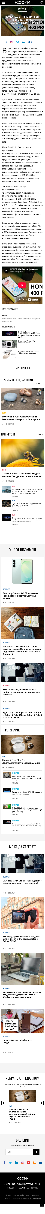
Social (4, 415)
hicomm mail (40, 1164)
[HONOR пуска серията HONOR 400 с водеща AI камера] (9, 354)
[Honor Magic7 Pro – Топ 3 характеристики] (9, 344)
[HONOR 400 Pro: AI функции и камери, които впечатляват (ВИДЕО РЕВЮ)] (12, 42)
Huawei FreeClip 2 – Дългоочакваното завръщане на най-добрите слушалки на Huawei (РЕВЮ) (22, 766)
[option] (22, 493)
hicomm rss (34, 1164)
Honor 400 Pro (7, 322)
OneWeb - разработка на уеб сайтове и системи (22, 1200)
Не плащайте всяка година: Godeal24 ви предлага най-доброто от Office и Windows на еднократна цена (22, 996)
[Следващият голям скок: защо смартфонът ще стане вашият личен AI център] (7, 777)
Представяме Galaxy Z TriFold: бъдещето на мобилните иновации (27, 795)
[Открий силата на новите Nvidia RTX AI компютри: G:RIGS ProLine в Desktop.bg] (7, 824)
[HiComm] (23, 3)
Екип (13, 1186)
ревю (14, 319)
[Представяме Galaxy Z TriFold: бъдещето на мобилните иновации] (7, 792)
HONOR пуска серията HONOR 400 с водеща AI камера (29, 352)
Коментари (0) (22, 367)
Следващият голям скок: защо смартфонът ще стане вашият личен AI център (26, 779)
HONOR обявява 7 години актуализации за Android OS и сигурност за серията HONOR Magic (29, 334)
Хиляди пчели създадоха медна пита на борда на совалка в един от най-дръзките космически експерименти (21, 479)
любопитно (27, 319)
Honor (4, 319)
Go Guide (34, 1189)
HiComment (22, 8)
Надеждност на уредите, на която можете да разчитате (19, 420)
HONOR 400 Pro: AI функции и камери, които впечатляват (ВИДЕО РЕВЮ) (23, 20)
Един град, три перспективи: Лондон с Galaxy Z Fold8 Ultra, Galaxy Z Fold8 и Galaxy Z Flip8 (22, 717)
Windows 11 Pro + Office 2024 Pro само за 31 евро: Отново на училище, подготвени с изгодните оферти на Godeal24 (22, 652)
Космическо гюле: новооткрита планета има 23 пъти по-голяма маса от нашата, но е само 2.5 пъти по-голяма (27, 521)
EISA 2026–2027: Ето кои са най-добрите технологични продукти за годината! (21, 694)
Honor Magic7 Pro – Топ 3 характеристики (27, 342)
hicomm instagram (22, 1164)
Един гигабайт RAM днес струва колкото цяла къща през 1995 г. (27, 506)
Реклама (38, 1186)
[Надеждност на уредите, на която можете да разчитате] (22, 400)
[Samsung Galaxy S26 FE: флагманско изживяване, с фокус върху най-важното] (22, 573)
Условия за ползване (25, 1186)
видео (9, 319)
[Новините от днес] (41, 2)
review (19, 319)
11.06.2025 (22, 29)
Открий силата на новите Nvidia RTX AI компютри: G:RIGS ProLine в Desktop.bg (26, 826)
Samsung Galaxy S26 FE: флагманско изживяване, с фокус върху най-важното (22, 597)
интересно (35, 319)
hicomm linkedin (16, 1164)
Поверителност (24, 1189)
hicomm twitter (10, 1164)
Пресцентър (11, 1189)
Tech (13, 502)
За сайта (7, 1186)
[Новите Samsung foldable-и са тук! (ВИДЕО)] (22, 1022)
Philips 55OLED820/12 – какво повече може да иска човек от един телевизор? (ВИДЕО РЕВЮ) (27, 811)
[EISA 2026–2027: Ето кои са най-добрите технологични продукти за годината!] (22, 674)
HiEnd (4, 472)
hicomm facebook (4, 1164)
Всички (39, 384)
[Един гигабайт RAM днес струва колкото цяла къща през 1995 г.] (6, 507)
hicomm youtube (28, 1164)
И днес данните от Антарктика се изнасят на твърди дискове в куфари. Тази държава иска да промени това (27, 493)
